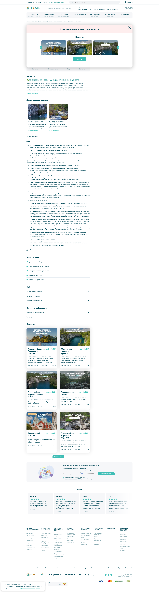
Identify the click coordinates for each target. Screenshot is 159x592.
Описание (35, 69)
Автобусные (29, 533)
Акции (45, 2)
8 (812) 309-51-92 (99, 9)
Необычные (29, 540)
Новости (59, 568)
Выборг (122, 550)
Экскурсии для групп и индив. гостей (98, 534)
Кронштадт (123, 536)
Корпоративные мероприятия (98, 539)
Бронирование (53, 69)
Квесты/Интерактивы (58, 550)
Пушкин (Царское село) (125, 547)
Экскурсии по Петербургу (33, 22)
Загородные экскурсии (57, 539)
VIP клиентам (125, 14)
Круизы (83, 542)
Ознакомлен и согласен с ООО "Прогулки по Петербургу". (79, 478)
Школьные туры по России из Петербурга (72, 540)
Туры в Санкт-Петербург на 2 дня (46, 542)
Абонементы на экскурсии (58, 557)
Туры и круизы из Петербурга (94, 15)
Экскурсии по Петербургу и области (34, 15)
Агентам (67, 568)
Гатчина (122, 544)
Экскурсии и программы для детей (64, 15)
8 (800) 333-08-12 (112, 9)
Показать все (58, 457)
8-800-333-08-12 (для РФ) (72, 575)
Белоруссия (84, 544)
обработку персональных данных (30, 588)
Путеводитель (49, 568)
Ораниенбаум (124, 541)
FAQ (68, 69)
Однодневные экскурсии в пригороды (124, 529)
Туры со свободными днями (46, 551)
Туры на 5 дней (45, 547)
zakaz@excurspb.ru (90, 575)
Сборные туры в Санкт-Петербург (49, 15)
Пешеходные (30, 538)
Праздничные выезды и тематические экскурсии (58, 545)
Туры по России (85, 539)
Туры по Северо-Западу (85, 536)
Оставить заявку (106, 473)
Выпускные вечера (59, 553)
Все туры (79, 59)
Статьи (39, 568)
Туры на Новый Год (46, 533)
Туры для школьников (79, 14)
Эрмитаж (29, 545)
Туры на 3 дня (44, 545)
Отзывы (82, 69)
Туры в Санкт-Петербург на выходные (44, 537)
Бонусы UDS (128, 568)
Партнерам (111, 568)
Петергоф (123, 534)
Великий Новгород (86, 533)
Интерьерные (30, 535)
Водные (28, 543)
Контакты (38, 2)
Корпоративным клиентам (110, 15)
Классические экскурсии (58, 535)
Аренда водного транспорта (98, 543)
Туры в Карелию (47, 22)
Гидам (120, 568)
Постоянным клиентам (98, 568)
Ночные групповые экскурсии (31, 548)
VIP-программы (111, 532)
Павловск (123, 539)
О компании (30, 2)
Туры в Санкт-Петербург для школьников (71, 534)
